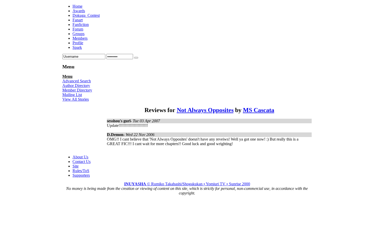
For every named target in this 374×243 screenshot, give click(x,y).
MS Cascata (258, 110)
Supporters (81, 175)
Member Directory (77, 90)
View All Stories (75, 99)
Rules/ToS (81, 171)
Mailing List (72, 95)
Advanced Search (76, 81)
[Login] (136, 57)
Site (76, 166)
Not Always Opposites (205, 110)
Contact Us (82, 161)
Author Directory (76, 85)
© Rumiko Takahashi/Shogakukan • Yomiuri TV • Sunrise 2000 (187, 184)
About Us (80, 157)
